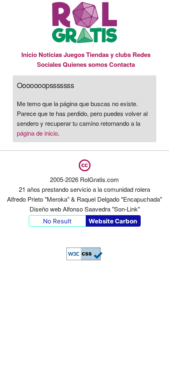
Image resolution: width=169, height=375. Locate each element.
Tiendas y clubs (109, 54)
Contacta (122, 64)
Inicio (29, 54)
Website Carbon (113, 221)
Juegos (74, 54)
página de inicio (37, 133)
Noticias (50, 54)
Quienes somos (85, 64)
